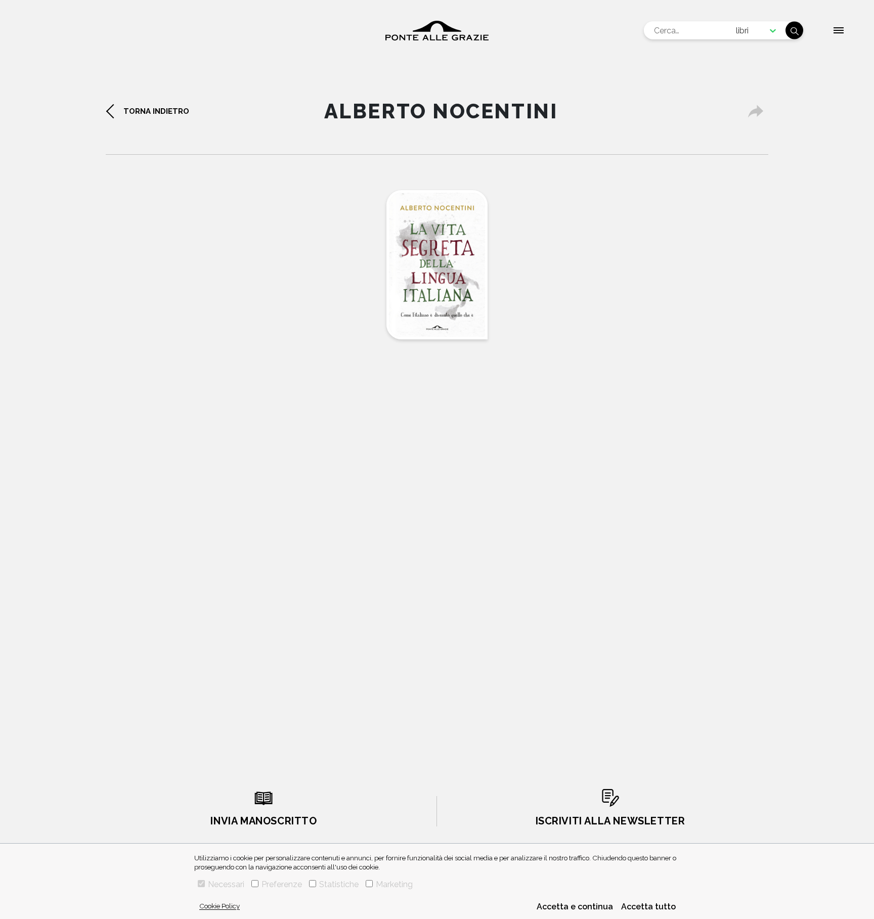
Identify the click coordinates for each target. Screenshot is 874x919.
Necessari (226, 884)
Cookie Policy (219, 906)
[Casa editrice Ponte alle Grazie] (437, 30)
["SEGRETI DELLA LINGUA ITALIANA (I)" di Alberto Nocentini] (437, 264)
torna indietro (156, 111)
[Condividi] (755, 111)
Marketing (394, 884)
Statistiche (339, 884)
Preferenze (281, 884)
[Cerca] (794, 30)
